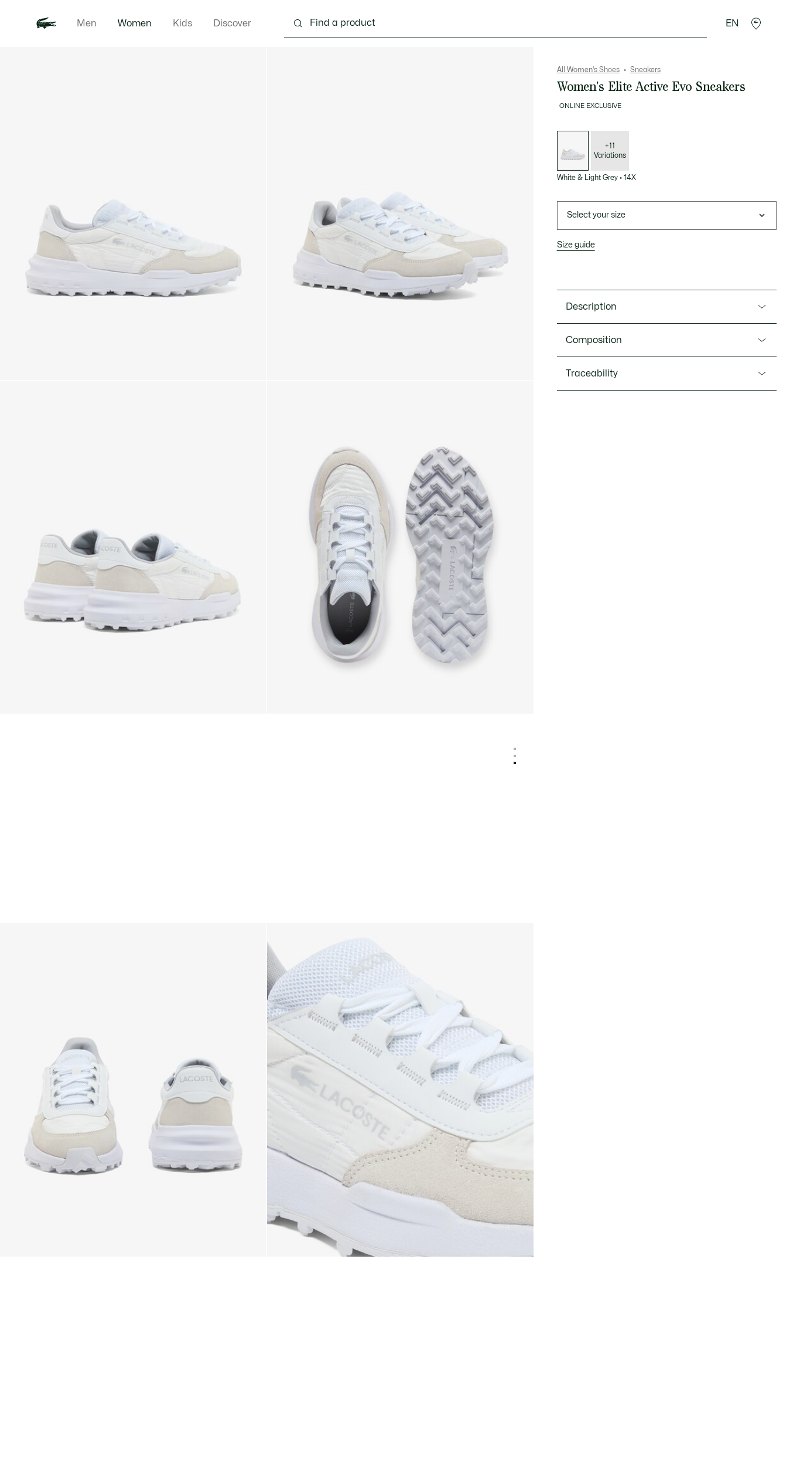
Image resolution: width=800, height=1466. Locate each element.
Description (591, 306)
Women (135, 23)
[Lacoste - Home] (46, 23)
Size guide (576, 245)
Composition (594, 340)
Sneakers (645, 69)
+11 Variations (610, 150)
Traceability (592, 373)
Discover (232, 23)
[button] (756, 23)
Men (87, 23)
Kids (182, 23)
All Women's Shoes (588, 69)
